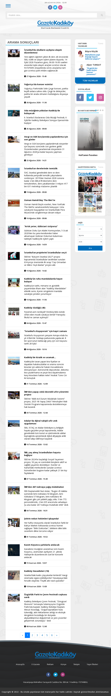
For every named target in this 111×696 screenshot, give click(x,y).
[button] (96, 110)
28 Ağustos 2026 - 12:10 (55, 2)
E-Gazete (36, 664)
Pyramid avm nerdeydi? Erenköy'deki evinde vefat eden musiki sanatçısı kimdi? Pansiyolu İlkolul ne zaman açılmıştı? (44, 315)
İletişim (77, 664)
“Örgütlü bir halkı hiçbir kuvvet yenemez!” (92, 71)
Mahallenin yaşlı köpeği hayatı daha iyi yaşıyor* (92, 57)
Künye (63, 664)
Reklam (50, 664)
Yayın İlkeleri (92, 664)
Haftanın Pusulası (88, 155)
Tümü (100, 43)
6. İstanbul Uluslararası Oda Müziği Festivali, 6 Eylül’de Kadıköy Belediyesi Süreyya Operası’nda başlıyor (46, 120)
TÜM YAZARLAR (90, 80)
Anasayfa (20, 664)
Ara (90, 248)
